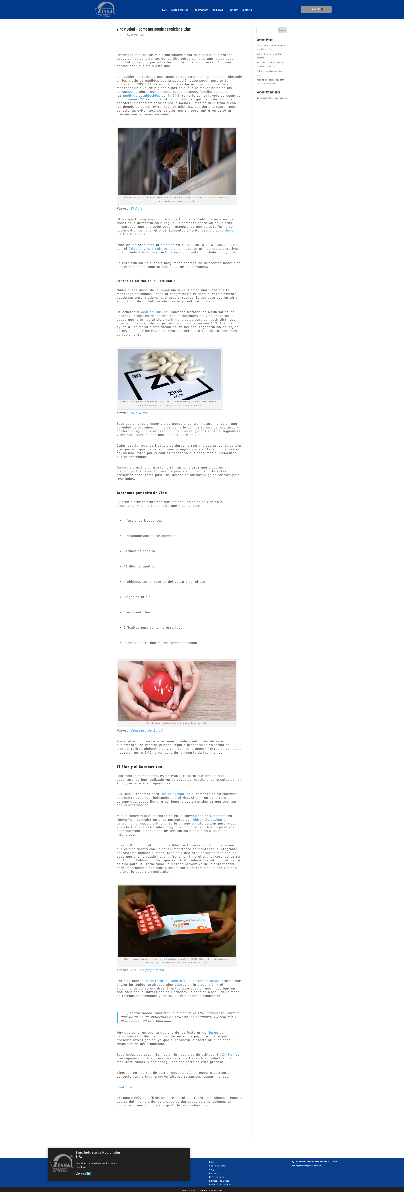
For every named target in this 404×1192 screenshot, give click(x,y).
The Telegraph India (177, 794)
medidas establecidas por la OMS (151, 95)
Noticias (233, 10)
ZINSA (227, 1055)
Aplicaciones (201, 10)
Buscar (282, 30)
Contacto (247, 10)
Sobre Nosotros (179, 10)
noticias (143, 35)
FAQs (164, 10)
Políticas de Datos (219, 1180)
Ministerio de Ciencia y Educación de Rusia (182, 981)
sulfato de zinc (168, 249)
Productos (217, 10)
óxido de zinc (139, 249)
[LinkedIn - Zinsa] (83, 1174)
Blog (211, 1169)
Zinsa (122, 35)
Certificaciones (217, 1177)
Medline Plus (151, 312)
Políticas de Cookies (220, 1184)
